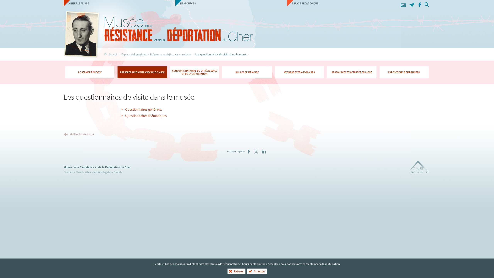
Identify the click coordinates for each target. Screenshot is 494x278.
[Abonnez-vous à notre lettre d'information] (412, 4)
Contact (68, 172)
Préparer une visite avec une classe (170, 54)
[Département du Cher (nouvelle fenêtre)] (419, 168)
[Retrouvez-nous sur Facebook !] (419, 4)
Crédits (118, 172)
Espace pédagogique (133, 54)
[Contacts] (403, 4)
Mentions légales (101, 172)
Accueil (113, 54)
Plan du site (82, 172)
